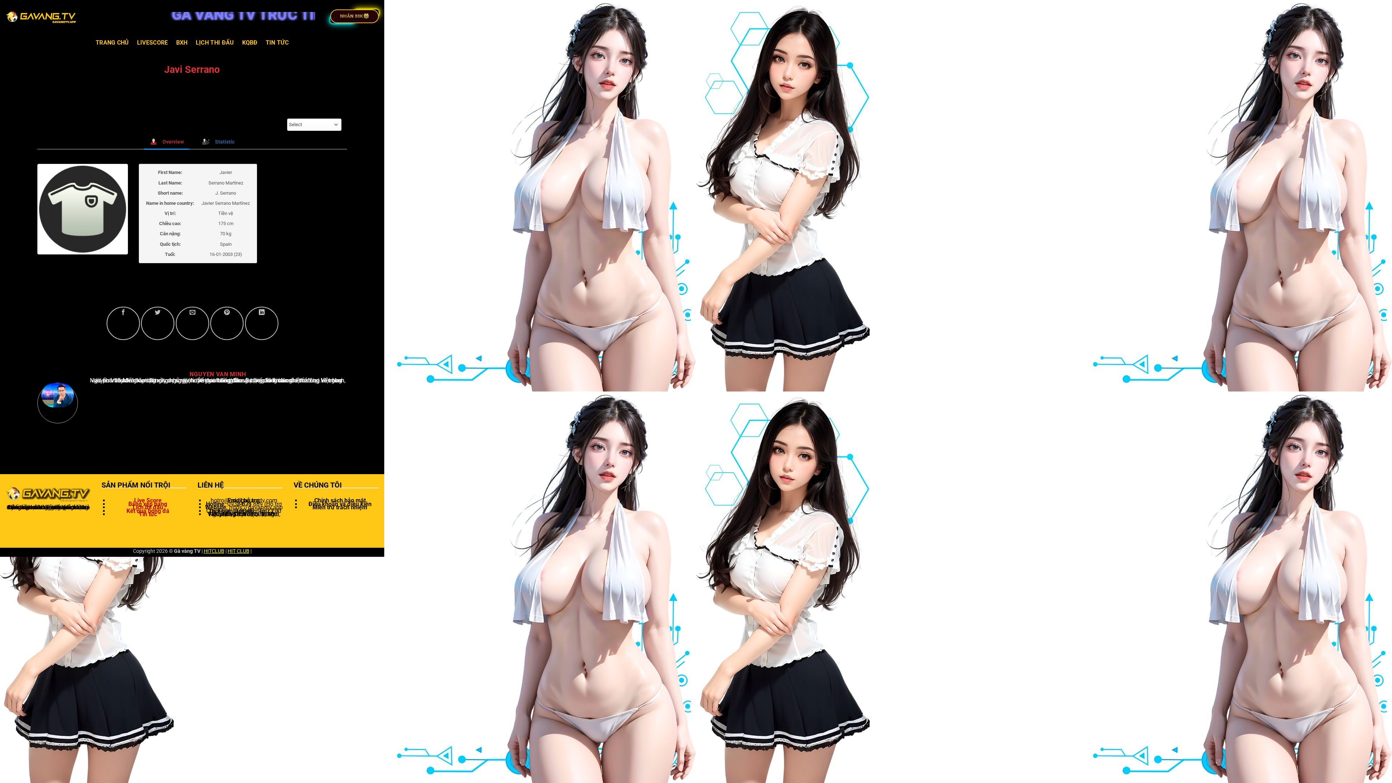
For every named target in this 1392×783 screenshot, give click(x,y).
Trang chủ (112, 42)
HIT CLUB (238, 551)
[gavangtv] (41, 16)
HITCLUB (214, 551)
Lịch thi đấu (215, 42)
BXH (182, 42)
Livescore (152, 42)
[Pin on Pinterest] (227, 323)
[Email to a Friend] (192, 323)
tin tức (277, 42)
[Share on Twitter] (157, 323)
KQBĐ (250, 42)
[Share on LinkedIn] (261, 323)
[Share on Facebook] (123, 323)
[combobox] (314, 124)
